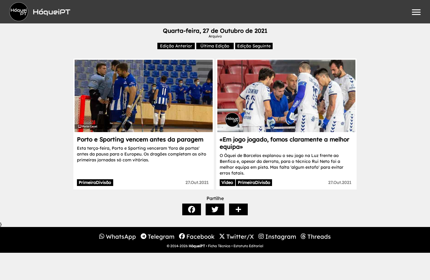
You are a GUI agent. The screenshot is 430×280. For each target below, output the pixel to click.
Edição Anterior (176, 46)
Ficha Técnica (219, 246)
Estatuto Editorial (248, 246)
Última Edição (214, 46)
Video (227, 182)
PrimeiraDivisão (95, 182)
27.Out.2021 (197, 182)
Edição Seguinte (254, 46)
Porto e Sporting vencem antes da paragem (140, 139)
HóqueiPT (197, 246)
